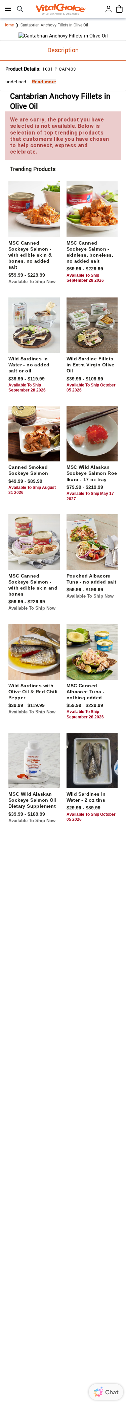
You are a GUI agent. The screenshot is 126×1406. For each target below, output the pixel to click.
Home (8, 25)
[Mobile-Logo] (60, 9)
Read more (44, 81)
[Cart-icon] (119, 9)
